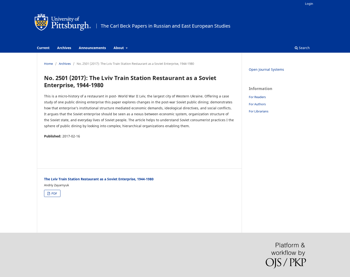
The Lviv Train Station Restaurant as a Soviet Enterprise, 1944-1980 (99, 179)
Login (309, 3)
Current (43, 47)
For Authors (257, 104)
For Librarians (258, 111)
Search (304, 47)
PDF (54, 193)
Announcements (92, 47)
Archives (64, 47)
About (119, 47)
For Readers (257, 97)
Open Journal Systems (266, 69)
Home (48, 63)
